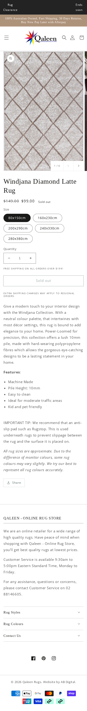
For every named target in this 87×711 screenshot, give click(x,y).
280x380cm (18, 238)
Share (16, 483)
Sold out (43, 280)
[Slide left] (68, 166)
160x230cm (47, 218)
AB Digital (68, 682)
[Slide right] (78, 166)
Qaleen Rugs (32, 682)
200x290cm (18, 228)
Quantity (9, 249)
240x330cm (49, 228)
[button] (5, 38)
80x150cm (17, 218)
